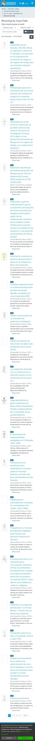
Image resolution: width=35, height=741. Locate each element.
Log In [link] (26, 3)
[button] (20, 3)
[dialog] (17, 732)
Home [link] (4, 9)
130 (25, 715)
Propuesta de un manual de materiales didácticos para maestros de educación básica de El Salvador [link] (21, 534)
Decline (9, 738)
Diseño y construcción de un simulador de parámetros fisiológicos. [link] (21, 318)
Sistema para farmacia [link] (19, 698)
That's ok (25, 738)
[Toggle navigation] (32, 3)
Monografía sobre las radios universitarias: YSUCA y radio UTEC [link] (21, 636)
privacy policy (25, 731)
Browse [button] (29, 32)
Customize (4, 734)
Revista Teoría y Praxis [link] (11, 11)
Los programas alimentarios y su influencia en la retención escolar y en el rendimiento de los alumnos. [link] (21, 375)
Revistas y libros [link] (13, 9)
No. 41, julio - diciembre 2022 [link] (13, 13)
